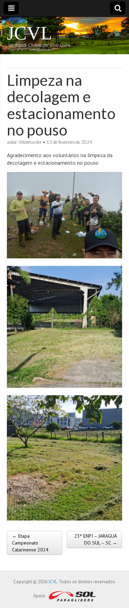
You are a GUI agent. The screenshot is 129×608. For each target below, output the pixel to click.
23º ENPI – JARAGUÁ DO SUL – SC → (95, 539)
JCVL (29, 33)
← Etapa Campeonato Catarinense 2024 (30, 543)
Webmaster (30, 142)
